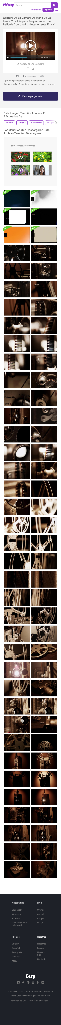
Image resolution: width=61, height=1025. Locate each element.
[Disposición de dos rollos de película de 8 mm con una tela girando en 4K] (44, 652)
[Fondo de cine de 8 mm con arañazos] (17, 234)
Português (17, 952)
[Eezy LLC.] (30, 976)
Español (16, 948)
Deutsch (16, 956)
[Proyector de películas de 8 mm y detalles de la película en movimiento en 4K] (44, 307)
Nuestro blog (41, 953)
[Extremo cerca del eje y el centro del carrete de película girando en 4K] (17, 851)
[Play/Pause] (8, 57)
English (15, 943)
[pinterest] (28, 982)
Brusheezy (17, 910)
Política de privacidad (38, 1000)
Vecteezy (16, 914)
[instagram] (33, 982)
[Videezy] (8, 5)
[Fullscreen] (53, 57)
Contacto (41, 959)
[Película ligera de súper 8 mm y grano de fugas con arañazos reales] (44, 216)
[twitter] (23, 982)
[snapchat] (37, 982)
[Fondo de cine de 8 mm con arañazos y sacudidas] (44, 234)
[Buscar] (54, 5)
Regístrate (48, 10)
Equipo (40, 948)
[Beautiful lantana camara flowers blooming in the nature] (20, 158)
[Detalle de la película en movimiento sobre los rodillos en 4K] (17, 325)
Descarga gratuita (32, 96)
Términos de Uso (19, 1000)
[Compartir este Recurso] (33, 68)
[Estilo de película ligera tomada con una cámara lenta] (17, 198)
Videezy (16, 918)
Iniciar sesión (36, 10)
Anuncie (41, 914)
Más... (15, 961)
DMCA (40, 922)
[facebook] (18, 982)
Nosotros (41, 943)
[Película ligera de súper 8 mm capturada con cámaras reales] (17, 216)
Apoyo (40, 918)
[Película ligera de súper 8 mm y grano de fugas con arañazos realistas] (44, 198)
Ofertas (41, 910)
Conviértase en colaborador (19, 923)
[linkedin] (42, 982)
